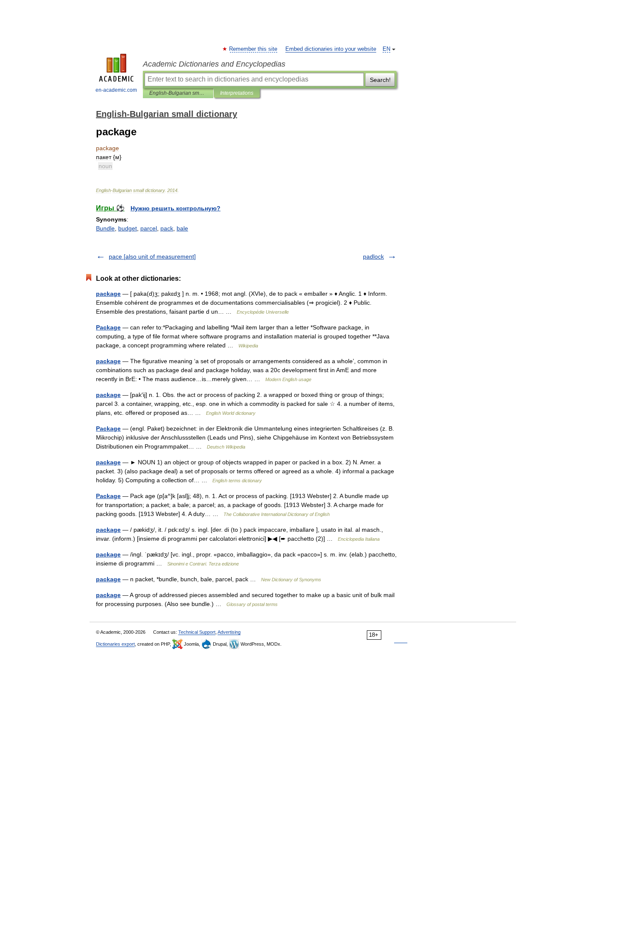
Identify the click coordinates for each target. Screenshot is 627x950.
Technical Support (196, 632)
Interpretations (236, 93)
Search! (380, 79)
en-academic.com (116, 90)
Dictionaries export (115, 644)
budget (127, 228)
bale (182, 228)
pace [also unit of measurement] (152, 256)
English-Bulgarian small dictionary (178, 93)
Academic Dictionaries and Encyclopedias (214, 64)
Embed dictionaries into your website (330, 49)
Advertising (229, 632)
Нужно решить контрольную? (176, 208)
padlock (373, 256)
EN (386, 49)
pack (166, 228)
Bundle (105, 228)
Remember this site (253, 49)
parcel (148, 228)
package (108, 293)
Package (108, 327)
